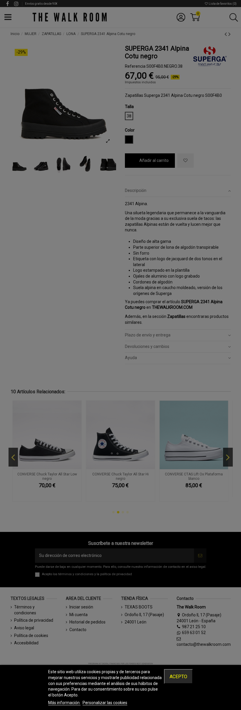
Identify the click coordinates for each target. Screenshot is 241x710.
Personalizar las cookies (105, 702)
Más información (64, 702)
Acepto (178, 676)
